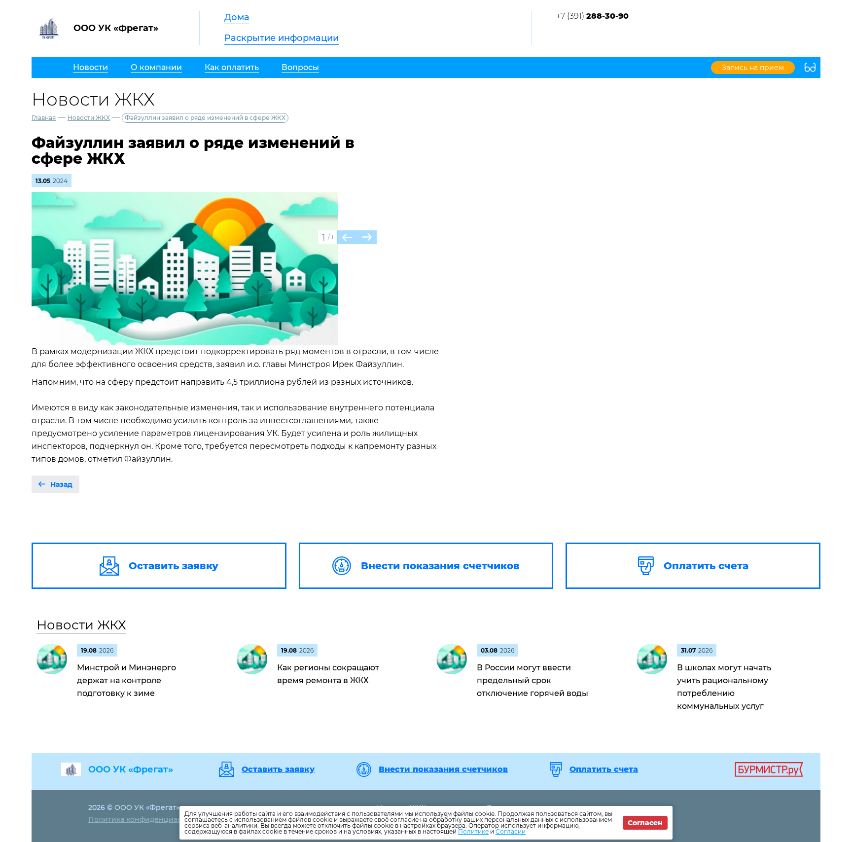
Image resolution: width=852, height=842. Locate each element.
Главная (44, 117)
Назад (61, 484)
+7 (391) (592, 16)
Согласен (645, 822)
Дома (236, 17)
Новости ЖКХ (89, 117)
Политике (473, 831)
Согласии (511, 831)
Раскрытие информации (281, 38)
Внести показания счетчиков (443, 769)
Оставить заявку (278, 769)
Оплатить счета (603, 769)
